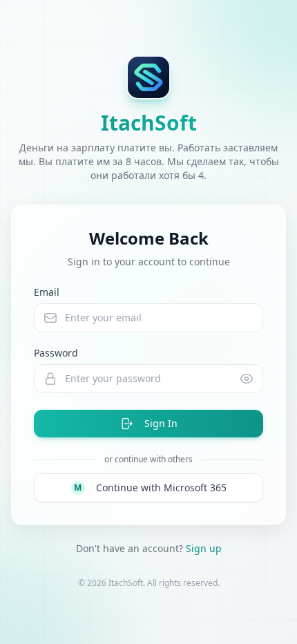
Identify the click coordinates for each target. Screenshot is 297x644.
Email (46, 292)
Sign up (204, 548)
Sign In (161, 423)
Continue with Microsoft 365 (150, 487)
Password (56, 352)
